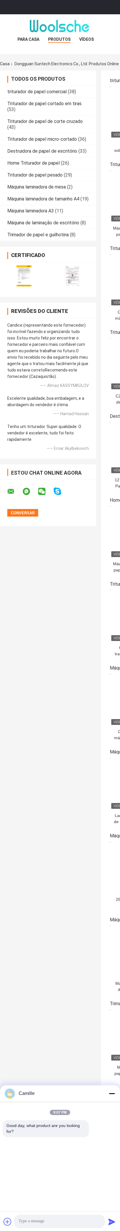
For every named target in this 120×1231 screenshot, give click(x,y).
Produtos (59, 39)
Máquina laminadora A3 (30, 211)
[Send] (112, 1221)
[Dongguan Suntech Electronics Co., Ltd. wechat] (45, 491)
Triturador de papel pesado (35, 175)
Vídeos (86, 39)
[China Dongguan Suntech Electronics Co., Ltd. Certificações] (24, 275)
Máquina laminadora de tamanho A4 (43, 199)
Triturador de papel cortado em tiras (44, 103)
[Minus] (111, 1093)
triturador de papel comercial (37, 91)
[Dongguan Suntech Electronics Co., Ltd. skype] (61, 491)
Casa (5, 63)
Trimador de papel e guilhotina (38, 234)
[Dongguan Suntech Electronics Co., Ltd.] (60, 26)
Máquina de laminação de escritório (43, 223)
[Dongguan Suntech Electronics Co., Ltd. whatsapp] (30, 491)
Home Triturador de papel (33, 163)
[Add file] (7, 1221)
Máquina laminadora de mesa (36, 187)
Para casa (28, 39)
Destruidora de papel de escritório (42, 151)
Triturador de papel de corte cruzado (45, 121)
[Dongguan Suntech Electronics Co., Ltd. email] (14, 491)
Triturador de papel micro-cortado (42, 139)
